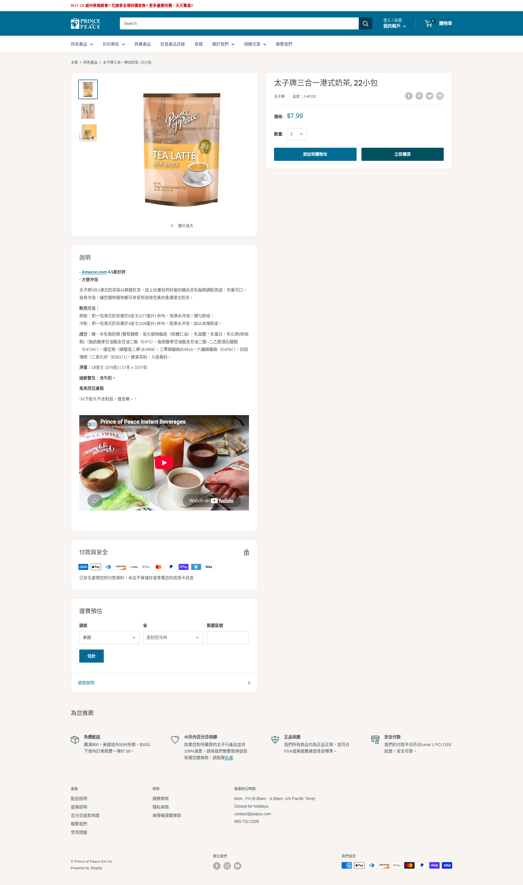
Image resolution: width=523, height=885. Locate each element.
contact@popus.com (252, 813)
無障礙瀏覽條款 (167, 815)
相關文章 (252, 44)
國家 (83, 625)
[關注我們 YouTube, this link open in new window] (237, 866)
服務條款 (161, 798)
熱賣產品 (143, 44)
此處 (229, 757)
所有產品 (79, 44)
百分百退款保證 (85, 815)
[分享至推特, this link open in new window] (429, 96)
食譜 (198, 44)
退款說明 (86, 682)
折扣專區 (111, 44)
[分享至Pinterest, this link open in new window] (419, 96)
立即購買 (402, 154)
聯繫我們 (284, 44)
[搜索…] (365, 23)
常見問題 (79, 832)
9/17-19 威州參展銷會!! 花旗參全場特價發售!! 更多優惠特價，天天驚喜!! (132, 5)
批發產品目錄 (172, 44)
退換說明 (79, 807)
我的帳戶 (392, 26)
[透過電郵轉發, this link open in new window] (440, 96)
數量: (279, 134)
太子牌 (279, 96)
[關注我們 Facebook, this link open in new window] (217, 866)
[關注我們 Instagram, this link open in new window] (227, 866)
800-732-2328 (246, 821)
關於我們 (220, 44)
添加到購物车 (315, 154)
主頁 (74, 62)
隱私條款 (161, 807)
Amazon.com (94, 272)
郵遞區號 (215, 625)
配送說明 (79, 798)
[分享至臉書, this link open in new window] (409, 96)
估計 (91, 656)
